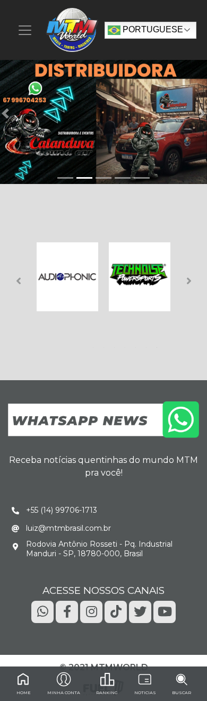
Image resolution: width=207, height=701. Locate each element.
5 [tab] (137, 344)
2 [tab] (105, 344)
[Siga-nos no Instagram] (91, 611)
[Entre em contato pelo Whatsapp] (103, 419)
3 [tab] (116, 344)
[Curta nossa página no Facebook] (67, 611)
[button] (5, 113)
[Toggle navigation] (25, 30)
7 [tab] (158, 344)
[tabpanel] (67, 277)
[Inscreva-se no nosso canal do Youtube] (164, 611)
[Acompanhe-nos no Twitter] (140, 611)
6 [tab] (148, 344)
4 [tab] (127, 344)
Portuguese (151, 29)
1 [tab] (95, 344)
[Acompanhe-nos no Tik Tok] (116, 611)
